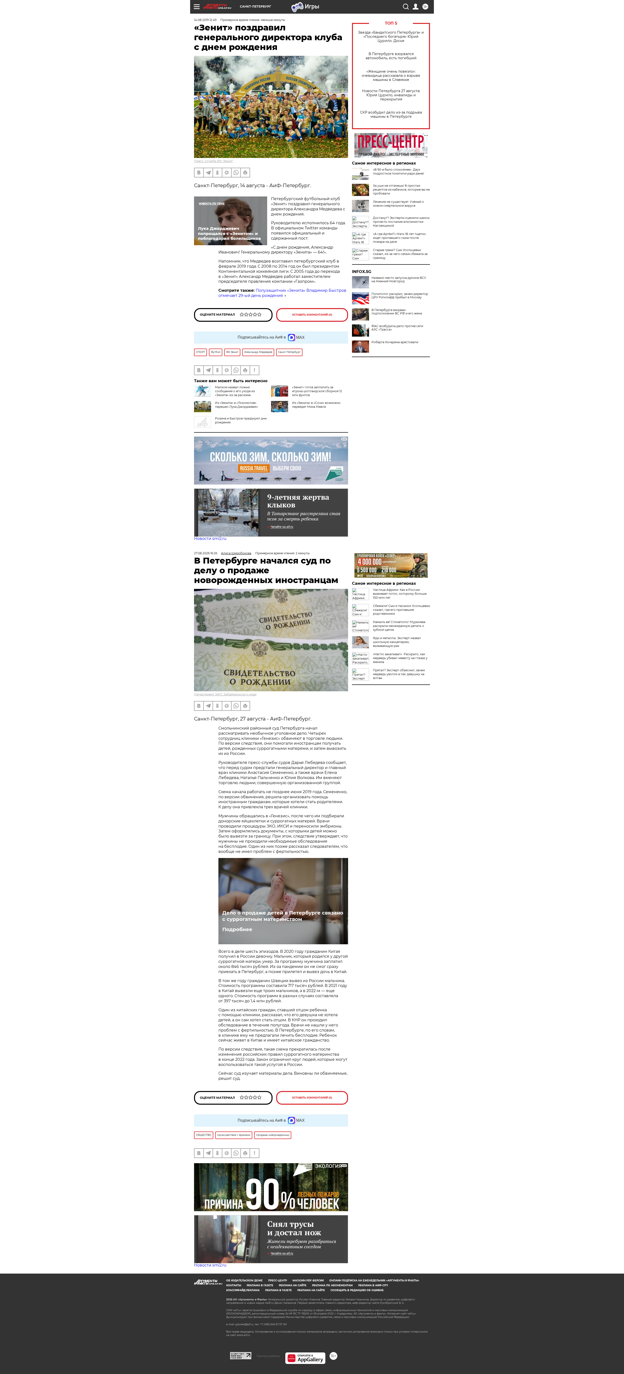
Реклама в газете (260, 1285)
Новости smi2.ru (210, 538)
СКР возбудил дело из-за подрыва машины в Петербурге (391, 114)
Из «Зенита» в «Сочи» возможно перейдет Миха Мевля (316, 405)
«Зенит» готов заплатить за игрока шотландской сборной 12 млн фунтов (317, 391)
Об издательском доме (244, 1280)
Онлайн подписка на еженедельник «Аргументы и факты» (374, 1280)
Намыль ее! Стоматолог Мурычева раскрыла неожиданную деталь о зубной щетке (399, 626)
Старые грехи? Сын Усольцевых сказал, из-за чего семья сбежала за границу (400, 254)
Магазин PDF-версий (308, 1280)
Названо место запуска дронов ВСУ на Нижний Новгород (398, 279)
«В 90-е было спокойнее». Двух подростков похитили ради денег (398, 171)
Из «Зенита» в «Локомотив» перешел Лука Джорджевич (236, 405)
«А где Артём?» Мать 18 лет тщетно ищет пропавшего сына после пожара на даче (399, 238)
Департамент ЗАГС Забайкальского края (225, 694)
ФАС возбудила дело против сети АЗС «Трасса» (397, 327)
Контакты (233, 1285)
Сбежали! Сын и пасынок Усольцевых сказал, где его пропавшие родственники (401, 609)
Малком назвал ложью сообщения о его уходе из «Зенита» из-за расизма (235, 391)
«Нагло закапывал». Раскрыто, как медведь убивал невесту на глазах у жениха (400, 658)
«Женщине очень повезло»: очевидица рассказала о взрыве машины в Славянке (391, 75)
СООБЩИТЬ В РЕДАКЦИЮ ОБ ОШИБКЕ (357, 1290)
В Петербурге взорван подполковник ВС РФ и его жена (396, 311)
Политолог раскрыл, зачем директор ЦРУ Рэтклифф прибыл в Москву (399, 295)
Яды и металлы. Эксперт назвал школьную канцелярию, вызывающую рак (397, 642)
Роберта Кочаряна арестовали (394, 342)
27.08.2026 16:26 (205, 553)
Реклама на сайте (292, 1285)
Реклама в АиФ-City (373, 1285)
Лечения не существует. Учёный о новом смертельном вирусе (398, 203)
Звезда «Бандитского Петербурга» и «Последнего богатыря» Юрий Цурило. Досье (391, 36)
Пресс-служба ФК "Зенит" (213, 161)
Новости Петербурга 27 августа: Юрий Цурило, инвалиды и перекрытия (391, 95)
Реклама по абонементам (332, 1285)
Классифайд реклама (243, 1290)
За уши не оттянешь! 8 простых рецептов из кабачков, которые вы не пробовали (401, 189)
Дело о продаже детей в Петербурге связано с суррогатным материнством (282, 916)
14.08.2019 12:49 (205, 20)
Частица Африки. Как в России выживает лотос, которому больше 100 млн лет (400, 593)
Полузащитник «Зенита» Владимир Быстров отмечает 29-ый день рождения (282, 293)
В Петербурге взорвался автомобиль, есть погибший (391, 56)
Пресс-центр (277, 1280)
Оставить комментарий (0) (312, 314)
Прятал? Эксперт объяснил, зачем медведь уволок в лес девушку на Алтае (399, 674)
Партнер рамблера (268, 1356)
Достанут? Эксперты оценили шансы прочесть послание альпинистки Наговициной (401, 221)
